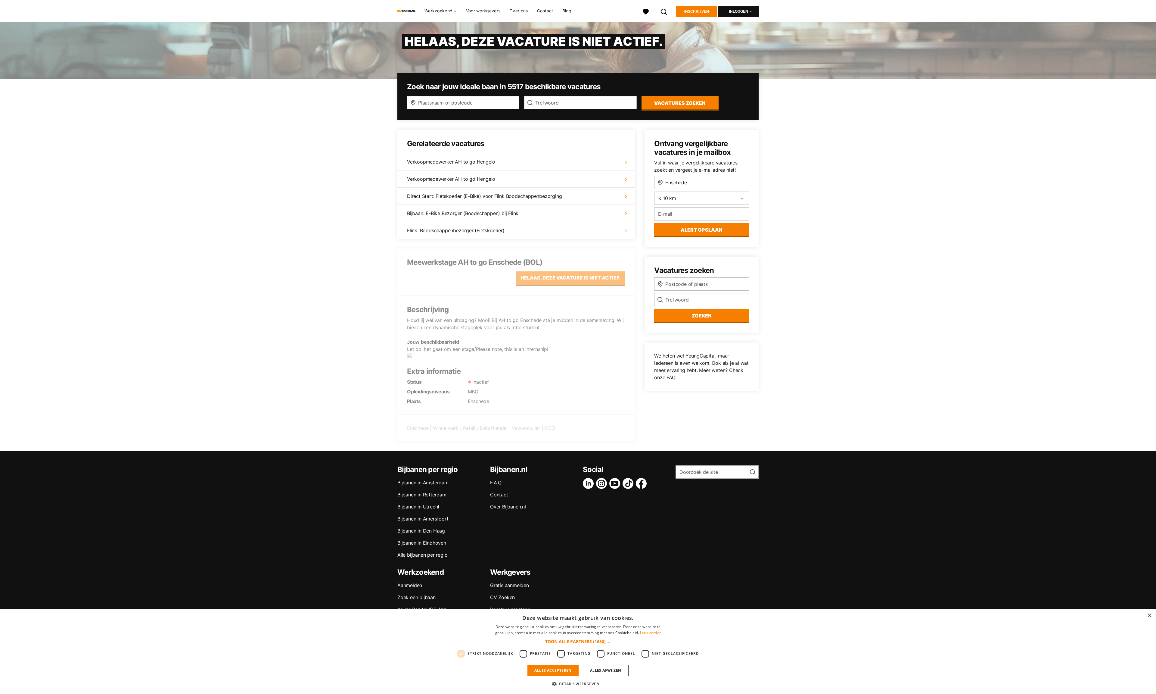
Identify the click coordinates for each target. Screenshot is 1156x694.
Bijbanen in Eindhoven (421, 543)
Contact (545, 10)
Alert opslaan (701, 230)
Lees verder (650, 632)
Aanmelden (409, 585)
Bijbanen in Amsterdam (423, 483)
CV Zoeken (502, 597)
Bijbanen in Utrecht (418, 507)
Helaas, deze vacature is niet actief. (570, 278)
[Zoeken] (664, 11)
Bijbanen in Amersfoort (423, 519)
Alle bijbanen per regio (422, 555)
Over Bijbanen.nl (508, 507)
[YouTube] (616, 483)
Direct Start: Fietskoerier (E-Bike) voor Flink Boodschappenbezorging (484, 196)
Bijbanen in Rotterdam (421, 495)
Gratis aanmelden (509, 585)
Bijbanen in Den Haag (421, 531)
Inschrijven (696, 11)
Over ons (518, 10)
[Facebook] (642, 483)
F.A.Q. (496, 483)
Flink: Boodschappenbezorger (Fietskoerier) (456, 230)
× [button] (1149, 615)
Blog (566, 10)
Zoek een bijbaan (416, 597)
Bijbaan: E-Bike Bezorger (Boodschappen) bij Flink (462, 213)
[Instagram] (602, 483)
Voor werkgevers (483, 10)
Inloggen (738, 11)
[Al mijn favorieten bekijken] (645, 11)
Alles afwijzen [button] (605, 670)
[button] (578, 641)
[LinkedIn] (589, 483)
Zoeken (702, 316)
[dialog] (578, 651)
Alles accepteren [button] (552, 670)
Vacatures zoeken (680, 103)
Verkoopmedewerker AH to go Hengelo (451, 162)
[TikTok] (629, 483)
